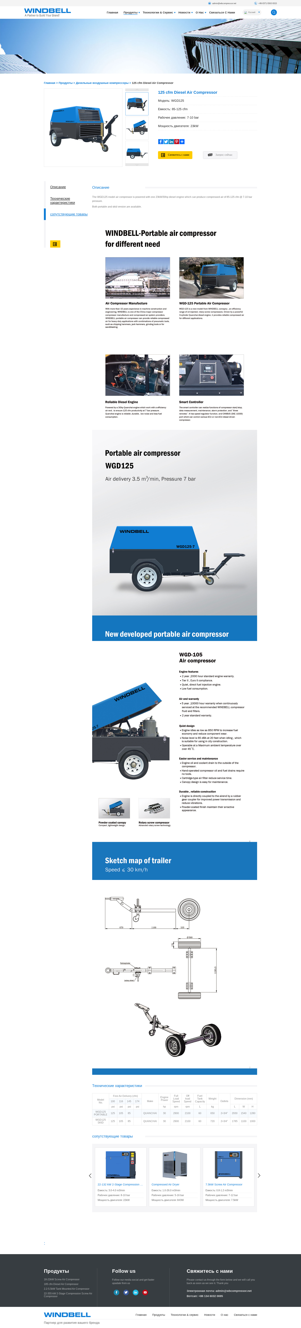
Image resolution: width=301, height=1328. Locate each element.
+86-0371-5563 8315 (267, 3)
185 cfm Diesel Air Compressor (61, 1284)
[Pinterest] (176, 141)
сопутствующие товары (69, 214)
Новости (184, 12)
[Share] (182, 141)
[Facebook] (160, 141)
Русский (251, 12)
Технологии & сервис (158, 12)
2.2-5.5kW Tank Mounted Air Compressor (66, 1288)
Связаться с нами (222, 12)
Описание (58, 187)
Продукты (130, 12)
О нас (200, 12)
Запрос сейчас (223, 155)
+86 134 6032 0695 (210, 1296)
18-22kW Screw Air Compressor (61, 1279)
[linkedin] (135, 1292)
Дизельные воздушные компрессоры (102, 83)
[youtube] (145, 1292)
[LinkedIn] (171, 141)
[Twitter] (166, 141)
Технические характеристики (62, 201)
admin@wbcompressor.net (224, 3)
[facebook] (116, 1292)
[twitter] (126, 1292)
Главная (112, 12)
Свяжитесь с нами (178, 155)
